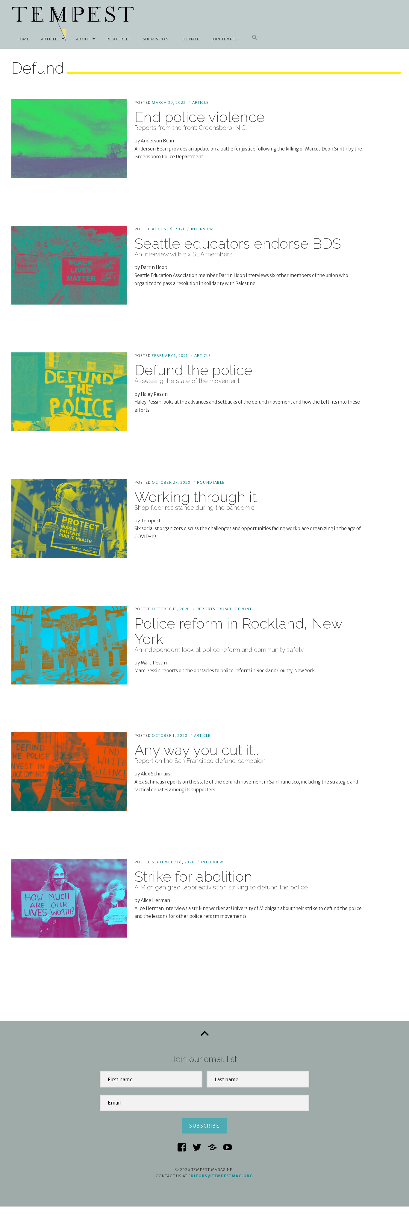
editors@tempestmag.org (220, 1176)
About (83, 39)
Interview (202, 229)
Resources (119, 39)
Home (23, 39)
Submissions (157, 39)
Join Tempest (225, 39)
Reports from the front (224, 609)
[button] (254, 38)
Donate (191, 39)
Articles (50, 39)
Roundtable (211, 482)
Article (200, 102)
